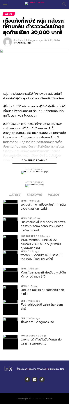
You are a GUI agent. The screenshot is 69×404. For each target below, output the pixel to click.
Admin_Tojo (24, 42)
